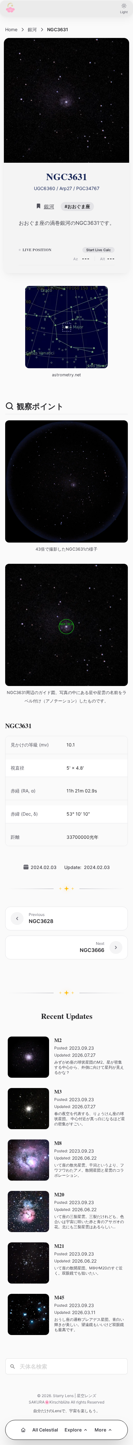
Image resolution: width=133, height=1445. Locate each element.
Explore (73, 1429)
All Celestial (45, 1429)
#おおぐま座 (77, 206)
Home (11, 29)
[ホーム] (23, 1430)
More (100, 1429)
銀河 (32, 29)
